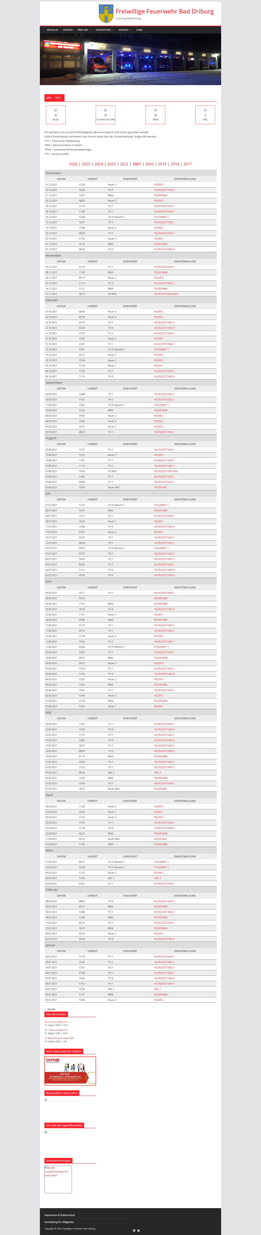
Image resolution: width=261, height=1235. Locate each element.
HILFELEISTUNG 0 (164, 190)
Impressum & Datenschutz (59, 1215)
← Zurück (49, 1009)
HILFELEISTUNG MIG (166, 294)
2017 (187, 163)
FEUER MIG (160, 487)
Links (139, 29)
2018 (175, 163)
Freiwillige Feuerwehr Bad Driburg (165, 11)
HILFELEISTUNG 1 (164, 206)
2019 (162, 163)
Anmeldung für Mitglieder (59, 1222)
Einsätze (68, 29)
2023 (111, 163)
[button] (89, 30)
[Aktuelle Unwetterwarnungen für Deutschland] (58, 1167)
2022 (124, 163)
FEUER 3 (158, 184)
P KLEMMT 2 (161, 349)
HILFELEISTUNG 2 (164, 283)
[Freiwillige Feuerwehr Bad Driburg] (130, 35)
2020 (149, 163)
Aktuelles (52, 29)
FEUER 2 (158, 227)
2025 (86, 163)
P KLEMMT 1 (161, 217)
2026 (73, 163)
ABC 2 (157, 772)
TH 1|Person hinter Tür (55, 1021)
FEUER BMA (161, 195)
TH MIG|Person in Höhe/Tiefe (59, 1038)
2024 (99, 163)
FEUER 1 (158, 365)
